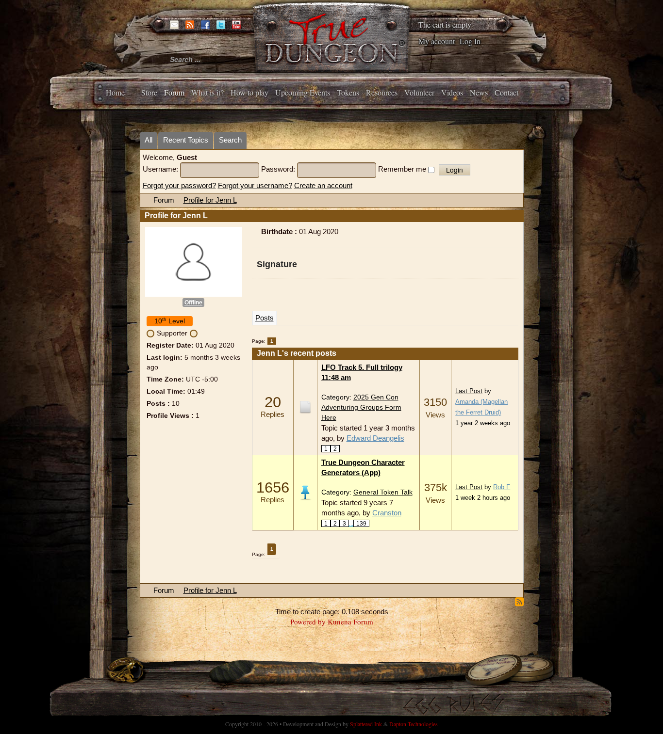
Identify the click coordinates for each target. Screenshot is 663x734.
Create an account (323, 185)
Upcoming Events (302, 92)
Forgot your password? (179, 185)
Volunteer (419, 92)
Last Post (468, 391)
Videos (452, 92)
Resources (382, 92)
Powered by (308, 621)
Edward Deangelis (375, 438)
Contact (506, 92)
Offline (193, 302)
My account (436, 41)
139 (361, 523)
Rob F (501, 487)
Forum (174, 92)
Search (230, 140)
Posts (264, 318)
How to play (249, 92)
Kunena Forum (350, 621)
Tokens (348, 92)
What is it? (207, 92)
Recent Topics (185, 140)
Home (115, 92)
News (479, 92)
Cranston (386, 513)
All (148, 140)
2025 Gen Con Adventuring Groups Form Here (361, 407)
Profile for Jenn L (210, 200)
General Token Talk (383, 492)
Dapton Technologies (413, 724)
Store (149, 92)
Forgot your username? (255, 185)
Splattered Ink (366, 724)
